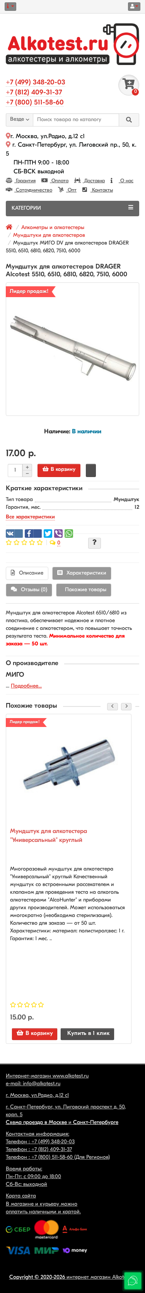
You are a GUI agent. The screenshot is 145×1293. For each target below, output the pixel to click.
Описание (31, 573)
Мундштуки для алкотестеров (49, 235)
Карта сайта (21, 1196)
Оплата (59, 180)
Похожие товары (85, 590)
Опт (71, 190)
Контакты (101, 190)
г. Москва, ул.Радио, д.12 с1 (47, 136)
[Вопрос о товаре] (94, 543)
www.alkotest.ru (71, 1076)
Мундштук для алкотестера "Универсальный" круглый (48, 835)
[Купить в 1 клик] (91, 470)
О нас (126, 180)
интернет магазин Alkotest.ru (101, 1277)
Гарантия (25, 180)
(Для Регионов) (70, 1157)
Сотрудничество (33, 190)
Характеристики (86, 573)
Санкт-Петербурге (95, 1122)
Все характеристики (30, 517)
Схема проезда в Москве (36, 1122)
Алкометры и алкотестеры (52, 228)
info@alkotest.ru (41, 1084)
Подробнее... (26, 686)
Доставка (94, 180)
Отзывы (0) (34, 590)
